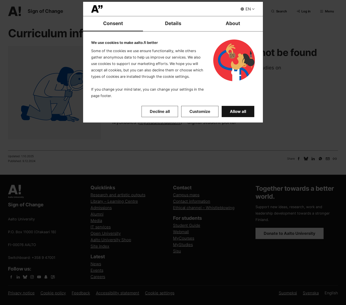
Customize (199, 111)
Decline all (160, 111)
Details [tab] (173, 23)
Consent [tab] (113, 23)
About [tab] (233, 23)
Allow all (238, 111)
